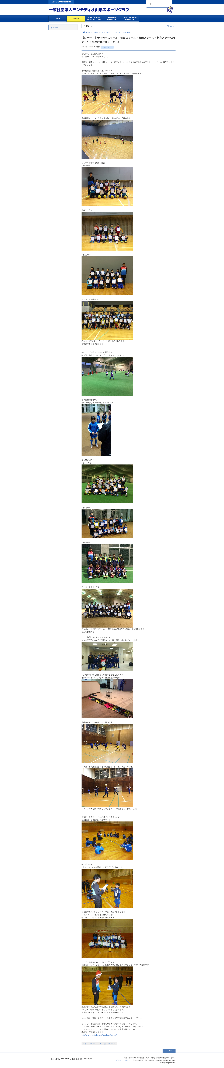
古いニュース (109, 1044)
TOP (88, 32)
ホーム (57, 19)
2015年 (107, 32)
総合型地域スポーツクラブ (112, 19)
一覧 (100, 1044)
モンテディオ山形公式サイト (61, 2)
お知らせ (76, 19)
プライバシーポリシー (123, 1060)
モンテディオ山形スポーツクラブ (93, 9)
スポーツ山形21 (130, 19)
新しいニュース (90, 1044)
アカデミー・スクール (94, 19)
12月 (115, 32)
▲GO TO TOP (169, 1051)
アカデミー (125, 32)
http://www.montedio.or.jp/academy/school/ (99, 1035)
